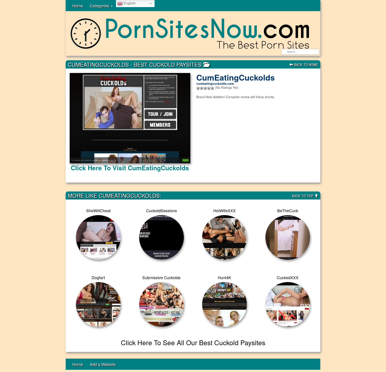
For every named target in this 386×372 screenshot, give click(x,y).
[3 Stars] (205, 88)
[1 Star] (198, 88)
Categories (100, 5)
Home (77, 5)
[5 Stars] (212, 88)
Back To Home (305, 64)
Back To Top (303, 196)
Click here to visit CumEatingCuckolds (130, 167)
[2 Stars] (201, 88)
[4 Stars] (209, 88)
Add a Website (103, 364)
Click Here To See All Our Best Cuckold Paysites (193, 342)
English (129, 3)
